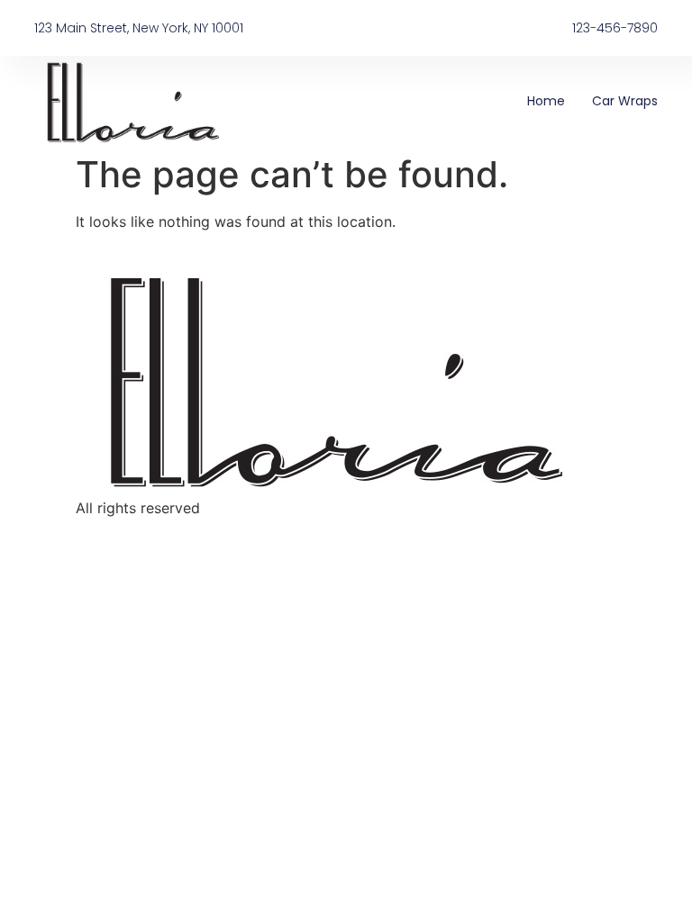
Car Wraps (625, 101)
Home (546, 101)
